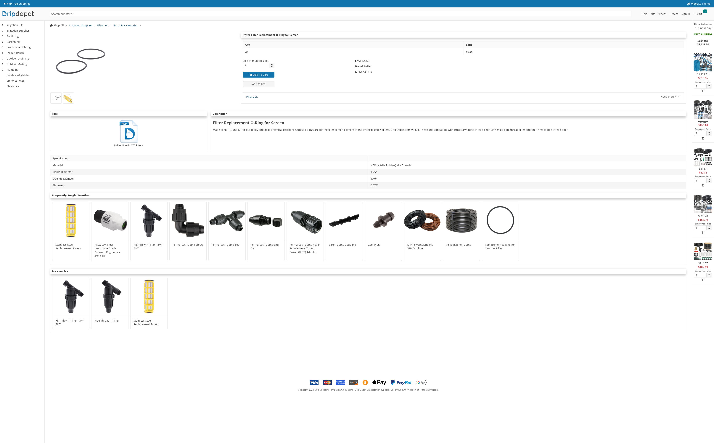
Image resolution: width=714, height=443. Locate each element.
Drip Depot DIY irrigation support (372, 389)
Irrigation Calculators (342, 389)
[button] (16, 4)
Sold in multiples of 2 (256, 60)
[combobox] (340, 14)
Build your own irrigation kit (405, 389)
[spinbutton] (256, 65)
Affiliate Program (429, 389)
